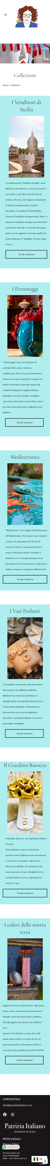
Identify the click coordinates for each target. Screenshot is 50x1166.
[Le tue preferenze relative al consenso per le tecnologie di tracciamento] (45, 1161)
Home (6, 85)
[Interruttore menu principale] (5, 15)
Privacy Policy (11, 1144)
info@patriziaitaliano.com (17, 1105)
